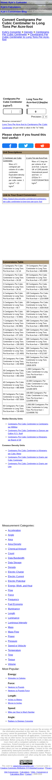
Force (11, 595)
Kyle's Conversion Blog (14, 11)
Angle (11, 535)
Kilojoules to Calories (17, 678)
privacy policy (28, 748)
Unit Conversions (11, 772)
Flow (10, 590)
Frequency (13, 599)
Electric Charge (16, 572)
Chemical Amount (17, 549)
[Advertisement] (26, 69)
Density (12, 567)
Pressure (12, 641)
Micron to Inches (15, 703)
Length (11, 613)
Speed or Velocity (17, 645)
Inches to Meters (15, 700)
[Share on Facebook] (9, 145)
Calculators (24, 772)
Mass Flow (13, 632)
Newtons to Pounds (16, 687)
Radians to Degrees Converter (20, 721)
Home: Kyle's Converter (14, 2)
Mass (10, 627)
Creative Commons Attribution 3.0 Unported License (22, 768)
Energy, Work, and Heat (20, 586)
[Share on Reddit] (42, 145)
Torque (11, 659)
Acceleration (14, 530)
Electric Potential (16, 581)
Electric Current (16, 576)
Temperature (14, 650)
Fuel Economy (15, 604)
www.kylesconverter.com (23, 766)
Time (10, 655)
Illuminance (14, 609)
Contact (28, 774)
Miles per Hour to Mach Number (21, 712)
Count (11, 553)
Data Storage (15, 562)
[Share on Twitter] (25, 145)
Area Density (14, 544)
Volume (12, 664)
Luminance (13, 618)
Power (11, 636)
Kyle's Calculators (11, 7)
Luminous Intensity (17, 622)
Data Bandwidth (16, 558)
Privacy (48, 768)
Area (10, 539)
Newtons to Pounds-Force (19, 691)
